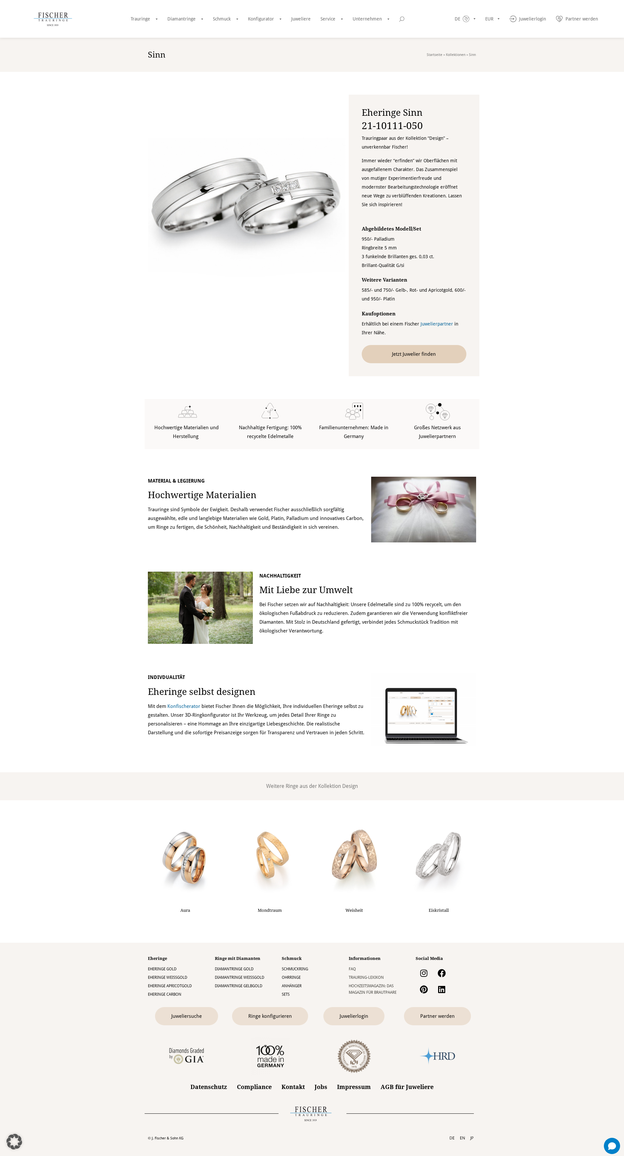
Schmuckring (295, 969)
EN (462, 1138)
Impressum (354, 1087)
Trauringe (140, 18)
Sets (286, 994)
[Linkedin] (442, 989)
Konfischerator (183, 706)
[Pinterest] (424, 989)
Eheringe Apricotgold (170, 986)
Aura (185, 910)
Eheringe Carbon (164, 994)
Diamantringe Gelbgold (238, 986)
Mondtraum (270, 910)
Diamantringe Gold (234, 969)
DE (452, 1138)
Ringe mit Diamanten (237, 958)
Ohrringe (291, 977)
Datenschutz (208, 1087)
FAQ (352, 969)
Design (350, 786)
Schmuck (222, 18)
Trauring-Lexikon (366, 977)
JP (472, 1138)
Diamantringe (181, 18)
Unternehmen (367, 18)
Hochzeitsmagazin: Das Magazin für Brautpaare (372, 989)
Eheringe (157, 958)
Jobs (321, 1087)
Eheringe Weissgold (167, 977)
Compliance (254, 1087)
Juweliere (301, 18)
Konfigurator (261, 18)
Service (327, 18)
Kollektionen (455, 55)
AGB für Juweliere (407, 1087)
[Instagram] (424, 973)
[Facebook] (442, 973)
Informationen (365, 958)
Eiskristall (439, 910)
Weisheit (354, 910)
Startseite (434, 55)
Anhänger (292, 986)
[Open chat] (612, 1146)
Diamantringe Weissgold (239, 977)
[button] (14, 1141)
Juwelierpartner (437, 323)
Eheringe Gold (162, 969)
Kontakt (293, 1087)
